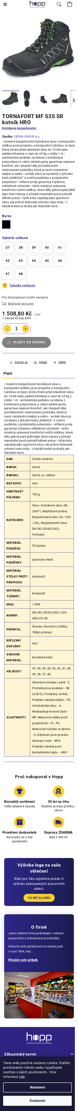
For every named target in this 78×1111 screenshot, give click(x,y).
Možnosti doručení (21, 303)
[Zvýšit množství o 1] (26, 329)
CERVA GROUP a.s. (27, 136)
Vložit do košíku (29, 342)
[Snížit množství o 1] (7, 329)
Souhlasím (37, 1101)
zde (22, 1077)
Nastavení (37, 1087)
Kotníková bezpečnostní (19, 128)
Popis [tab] (8, 373)
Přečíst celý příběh (23, 960)
